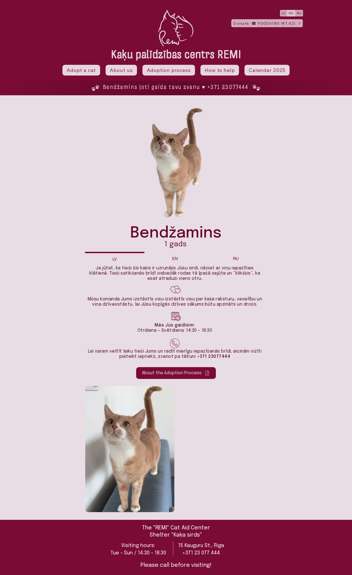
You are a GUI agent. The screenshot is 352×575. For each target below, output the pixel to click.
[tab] (114, 258)
